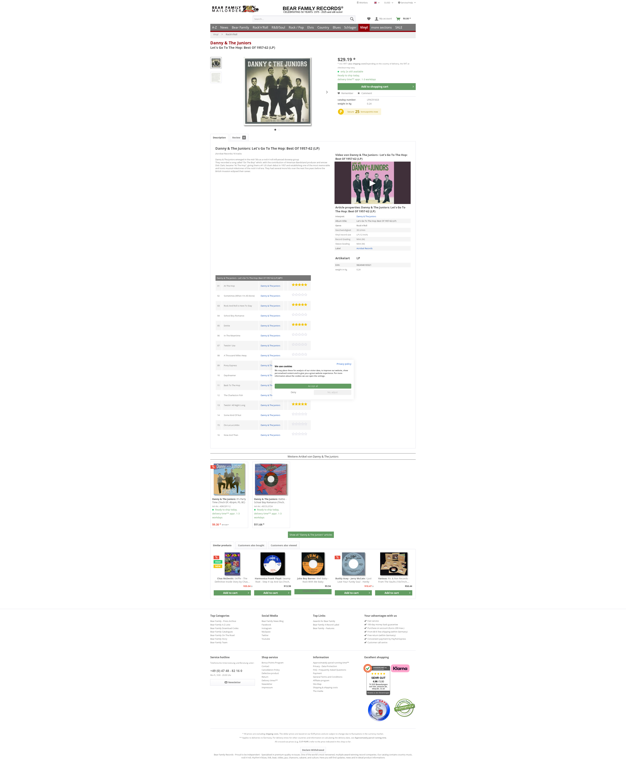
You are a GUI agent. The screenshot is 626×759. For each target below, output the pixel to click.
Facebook (266, 624)
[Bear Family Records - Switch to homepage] (236, 9)
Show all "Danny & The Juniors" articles (311, 534)
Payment (317, 673)
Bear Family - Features (323, 628)
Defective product (270, 673)
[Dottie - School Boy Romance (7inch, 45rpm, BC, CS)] (271, 479)
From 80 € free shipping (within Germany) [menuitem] (387, 631)
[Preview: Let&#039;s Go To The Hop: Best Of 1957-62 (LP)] (216, 62)
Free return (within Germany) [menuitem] (381, 635)
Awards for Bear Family (324, 621)
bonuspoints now (369, 111)
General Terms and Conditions (327, 676)
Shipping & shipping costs (325, 687)
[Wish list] (368, 19)
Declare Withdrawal (313, 749)
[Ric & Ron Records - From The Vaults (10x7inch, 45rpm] (393, 563)
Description (219, 137)
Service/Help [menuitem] (406, 2)
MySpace (266, 631)
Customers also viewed (284, 545)
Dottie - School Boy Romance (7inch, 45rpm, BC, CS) (270, 500)
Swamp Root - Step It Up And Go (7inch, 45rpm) (273, 580)
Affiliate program (321, 680)
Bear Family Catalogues (221, 631)
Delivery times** (270, 680)
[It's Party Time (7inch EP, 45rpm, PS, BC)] (229, 479)
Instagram (267, 628)
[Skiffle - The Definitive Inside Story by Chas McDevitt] (232, 563)
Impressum (267, 687)
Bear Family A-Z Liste (220, 624)
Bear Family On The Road (222, 635)
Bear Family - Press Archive (223, 621)
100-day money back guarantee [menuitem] (382, 624)
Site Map (317, 684)
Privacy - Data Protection (325, 666)
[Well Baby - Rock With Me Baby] (313, 563)
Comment (366, 93)
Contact (265, 666)
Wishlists (363, 2)
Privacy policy (344, 363)
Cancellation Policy (271, 669)
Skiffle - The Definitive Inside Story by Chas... (232, 580)
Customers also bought (251, 545)
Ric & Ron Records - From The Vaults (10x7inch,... (393, 580)
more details (311, 591)
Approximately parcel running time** (331, 662)
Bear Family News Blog (272, 621)
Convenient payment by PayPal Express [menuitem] (386, 638)
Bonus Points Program (272, 662)
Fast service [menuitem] (373, 620)
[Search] (352, 19)
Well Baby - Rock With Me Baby (313, 580)
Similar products (222, 545)
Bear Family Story (218, 638)
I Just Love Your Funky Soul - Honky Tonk (353, 580)
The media (318, 691)
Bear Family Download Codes (224, 628)
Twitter (265, 635)
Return (265, 676)
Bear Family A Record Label (326, 624)
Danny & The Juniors (230, 42)
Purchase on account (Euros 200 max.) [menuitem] (385, 628)
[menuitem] (304, 19)
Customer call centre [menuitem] (377, 642)
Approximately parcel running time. (371, 737)
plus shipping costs (357, 63)
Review (238, 137)
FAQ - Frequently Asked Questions (329, 669)
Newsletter (267, 684)
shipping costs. (272, 733)
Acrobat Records (365, 248)
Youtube (266, 638)
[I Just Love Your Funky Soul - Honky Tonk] (353, 563)
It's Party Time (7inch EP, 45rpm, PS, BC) (229, 500)
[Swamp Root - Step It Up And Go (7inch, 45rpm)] (272, 563)
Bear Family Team (218, 642)
